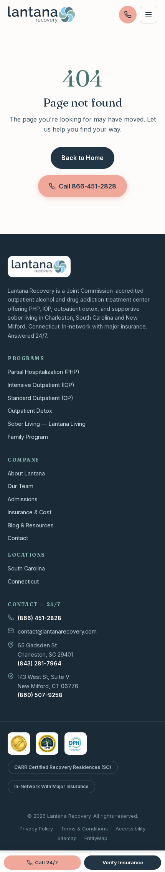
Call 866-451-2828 (87, 186)
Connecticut (23, 581)
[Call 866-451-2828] (128, 14)
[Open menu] (148, 14)
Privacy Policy (36, 828)
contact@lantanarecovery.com (57, 631)
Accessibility (130, 828)
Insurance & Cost (29, 512)
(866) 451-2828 (39, 618)
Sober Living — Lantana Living (47, 423)
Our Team (20, 486)
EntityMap (95, 838)
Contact (18, 538)
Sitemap (67, 838)
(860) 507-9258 (40, 695)
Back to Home (82, 158)
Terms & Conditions (84, 828)
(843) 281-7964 (39, 663)
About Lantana (26, 473)
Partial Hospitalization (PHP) (43, 371)
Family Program (28, 436)
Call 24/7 (46, 862)
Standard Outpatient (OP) (40, 398)
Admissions (23, 499)
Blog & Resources (31, 525)
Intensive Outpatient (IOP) (41, 385)
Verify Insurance (122, 862)
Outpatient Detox (30, 410)
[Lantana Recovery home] (41, 14)
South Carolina (26, 568)
